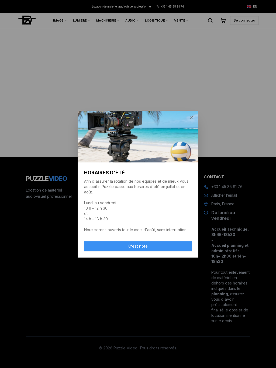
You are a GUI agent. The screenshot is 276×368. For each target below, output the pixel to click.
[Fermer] (191, 117)
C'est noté (138, 246)
